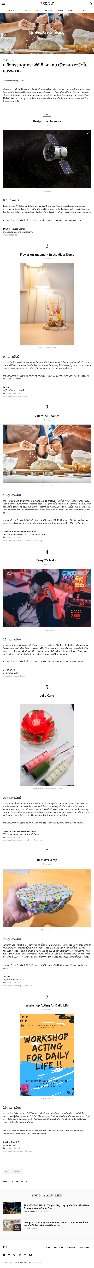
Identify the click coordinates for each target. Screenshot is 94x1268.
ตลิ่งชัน (48, 420)
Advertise (58, 1248)
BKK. (6, 1247)
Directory (83, 11)
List (70, 11)
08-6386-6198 (13, 393)
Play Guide (16, 1171)
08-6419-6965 (13, 1148)
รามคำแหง (47, 259)
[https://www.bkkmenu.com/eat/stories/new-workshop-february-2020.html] (27, 1181)
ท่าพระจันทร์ (48, 700)
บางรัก (48, 125)
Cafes (26, 11)
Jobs (48, 1248)
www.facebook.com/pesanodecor (17, 396)
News (60, 11)
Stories (48, 11)
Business (71, 1248)
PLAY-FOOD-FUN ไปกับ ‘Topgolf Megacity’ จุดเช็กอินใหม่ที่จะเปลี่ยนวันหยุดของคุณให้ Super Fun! (56, 1207)
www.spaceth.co (10, 235)
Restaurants (12, 11)
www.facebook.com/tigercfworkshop (18, 1151)
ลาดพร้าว (48, 1009)
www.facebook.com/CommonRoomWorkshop (22, 541)
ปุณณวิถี (48, 564)
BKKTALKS (36, 1228)
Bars (37, 11)
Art (6, 1171)
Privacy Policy (37, 1262)
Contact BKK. (85, 1248)
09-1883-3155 (13, 538)
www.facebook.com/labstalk (15, 676)
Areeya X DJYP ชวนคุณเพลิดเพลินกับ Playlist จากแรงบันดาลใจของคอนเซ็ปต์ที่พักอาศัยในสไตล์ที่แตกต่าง (56, 1224)
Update (12, 60)
